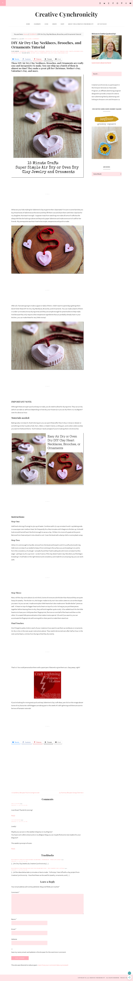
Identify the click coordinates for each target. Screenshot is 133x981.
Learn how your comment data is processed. (53, 965)
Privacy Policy (125, 977)
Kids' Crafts (69, 51)
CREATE (48, 51)
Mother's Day (78, 51)
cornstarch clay (45, 52)
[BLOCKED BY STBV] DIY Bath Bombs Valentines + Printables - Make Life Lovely (36, 859)
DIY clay (54, 52)
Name (14, 919)
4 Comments (35, 38)
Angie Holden (15, 803)
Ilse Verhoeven (16, 819)
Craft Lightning (39, 51)
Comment (15, 892)
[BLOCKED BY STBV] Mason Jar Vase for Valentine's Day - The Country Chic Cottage (37, 868)
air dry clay (35, 52)
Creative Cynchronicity (66, 14)
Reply (13, 816)
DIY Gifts (53, 51)
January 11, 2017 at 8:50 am (19, 805)
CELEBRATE (23, 51)
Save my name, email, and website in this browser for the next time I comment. (38, 952)
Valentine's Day (16, 52)
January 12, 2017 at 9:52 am (19, 821)
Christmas (30, 51)
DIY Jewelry (61, 51)
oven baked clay (62, 52)
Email (13, 929)
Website (14, 939)
